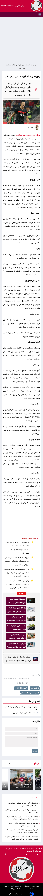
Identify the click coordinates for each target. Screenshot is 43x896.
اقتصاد (31, 848)
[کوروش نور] (37, 127)
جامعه (24, 848)
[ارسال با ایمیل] (24, 68)
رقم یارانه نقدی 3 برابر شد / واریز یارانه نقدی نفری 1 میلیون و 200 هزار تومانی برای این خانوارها (16, 610)
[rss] (37, 854)
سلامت (17, 848)
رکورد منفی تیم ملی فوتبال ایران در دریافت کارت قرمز (20, 708)
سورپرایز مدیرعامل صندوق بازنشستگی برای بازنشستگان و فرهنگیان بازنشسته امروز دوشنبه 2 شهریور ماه (17, 561)
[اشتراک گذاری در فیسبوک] (16, 683)
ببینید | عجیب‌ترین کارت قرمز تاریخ (25, 712)
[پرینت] (19, 68)
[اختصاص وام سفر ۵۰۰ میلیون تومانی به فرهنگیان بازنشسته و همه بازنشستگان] (35, 659)
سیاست (39, 848)
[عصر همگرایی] (36, 6)
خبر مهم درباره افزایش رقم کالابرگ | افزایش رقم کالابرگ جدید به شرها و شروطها (17, 637)
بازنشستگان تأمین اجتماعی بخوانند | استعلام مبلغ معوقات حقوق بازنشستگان (17, 601)
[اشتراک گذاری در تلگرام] (20, 683)
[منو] (21, 14)
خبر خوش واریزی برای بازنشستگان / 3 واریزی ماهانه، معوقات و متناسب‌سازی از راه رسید (16, 619)
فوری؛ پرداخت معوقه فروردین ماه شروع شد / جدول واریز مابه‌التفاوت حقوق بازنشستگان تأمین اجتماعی (16, 573)
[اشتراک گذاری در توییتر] (26, 683)
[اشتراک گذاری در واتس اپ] (23, 683)
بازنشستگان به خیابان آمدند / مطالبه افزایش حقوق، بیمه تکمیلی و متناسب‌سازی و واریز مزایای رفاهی (16, 628)
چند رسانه (38, 851)
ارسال (35, 751)
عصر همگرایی (14, 886)
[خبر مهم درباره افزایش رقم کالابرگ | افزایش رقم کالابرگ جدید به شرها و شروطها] (31, 636)
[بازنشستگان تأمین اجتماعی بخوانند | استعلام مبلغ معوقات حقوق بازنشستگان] (31, 601)
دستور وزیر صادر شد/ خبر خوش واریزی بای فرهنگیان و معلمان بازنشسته (21, 811)
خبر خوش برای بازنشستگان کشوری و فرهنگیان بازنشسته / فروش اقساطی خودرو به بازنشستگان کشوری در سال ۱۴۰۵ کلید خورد (16, 645)
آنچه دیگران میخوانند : (28, 538)
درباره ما (30, 851)
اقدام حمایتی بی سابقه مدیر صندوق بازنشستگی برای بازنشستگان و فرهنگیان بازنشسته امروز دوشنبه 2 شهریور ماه (17, 547)
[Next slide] (4, 763)
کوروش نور (30, 128)
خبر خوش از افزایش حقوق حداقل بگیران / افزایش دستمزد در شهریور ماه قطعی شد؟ (23, 824)
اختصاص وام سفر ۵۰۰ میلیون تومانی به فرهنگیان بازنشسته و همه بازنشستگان (18, 659)
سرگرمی (9, 848)
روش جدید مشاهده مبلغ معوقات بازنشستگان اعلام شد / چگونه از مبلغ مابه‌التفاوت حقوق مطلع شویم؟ (17, 584)
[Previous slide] (9, 763)
